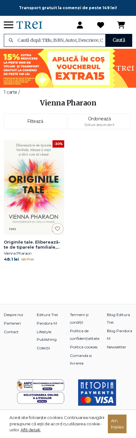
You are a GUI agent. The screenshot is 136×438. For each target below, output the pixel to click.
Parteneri (12, 323)
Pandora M (47, 323)
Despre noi (13, 314)
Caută (119, 40)
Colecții (43, 348)
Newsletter (116, 347)
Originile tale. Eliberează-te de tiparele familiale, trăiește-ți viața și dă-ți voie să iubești (32, 244)
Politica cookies (83, 347)
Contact (11, 331)
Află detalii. (31, 429)
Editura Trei (47, 314)
